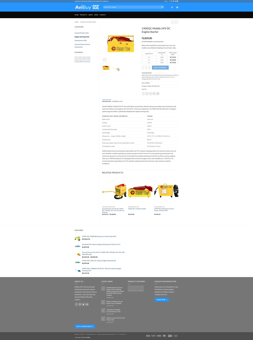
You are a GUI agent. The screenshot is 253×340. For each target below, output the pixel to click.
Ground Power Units (82, 33)
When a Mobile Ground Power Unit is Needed (114, 302)
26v (84, 58)
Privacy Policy (80, 334)
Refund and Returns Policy (106, 334)
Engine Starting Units (88, 22)
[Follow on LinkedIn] (177, 1)
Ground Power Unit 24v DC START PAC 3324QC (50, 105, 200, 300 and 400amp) (113, 210)
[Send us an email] (175, 1)
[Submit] (162, 7)
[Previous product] (176, 22)
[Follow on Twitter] (173, 1)
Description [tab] (106, 101)
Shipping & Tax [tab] (117, 101)
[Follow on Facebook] (169, 1)
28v (88, 58)
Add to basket (160, 67)
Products (83, 15)
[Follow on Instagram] (171, 1)
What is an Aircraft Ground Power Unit (115, 319)
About (90, 15)
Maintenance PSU (81, 40)
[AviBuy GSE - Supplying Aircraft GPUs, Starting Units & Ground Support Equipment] (87, 7)
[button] (172, 7)
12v (76, 58)
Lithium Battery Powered (82, 61)
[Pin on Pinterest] (154, 93)
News (166, 1)
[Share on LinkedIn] (157, 93)
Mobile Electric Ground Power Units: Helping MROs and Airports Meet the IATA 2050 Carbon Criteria (115, 291)
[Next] (135, 44)
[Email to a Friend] (150, 93)
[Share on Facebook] (143, 93)
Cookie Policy (91, 334)
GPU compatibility (85, 326)
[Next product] (172, 22)
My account (122, 334)
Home (77, 15)
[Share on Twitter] (147, 93)
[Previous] (105, 44)
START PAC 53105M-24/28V (137, 209)
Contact (103, 15)
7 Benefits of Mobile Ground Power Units (113, 310)
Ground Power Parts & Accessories (82, 45)
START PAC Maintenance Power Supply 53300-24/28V (164, 209)
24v (80, 58)
